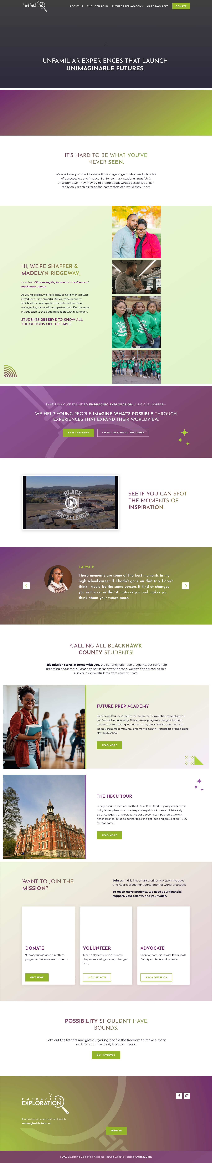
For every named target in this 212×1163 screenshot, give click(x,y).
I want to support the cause (123, 432)
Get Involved (153, 121)
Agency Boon (144, 1156)
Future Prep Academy (127, 6)
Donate (181, 6)
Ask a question (156, 977)
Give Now (37, 977)
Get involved (106, 1055)
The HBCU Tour (97, 6)
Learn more (37, 121)
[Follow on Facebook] (179, 1096)
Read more (109, 745)
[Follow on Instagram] (187, 1096)
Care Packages (157, 6)
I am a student (78, 432)
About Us (76, 6)
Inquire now (97, 977)
